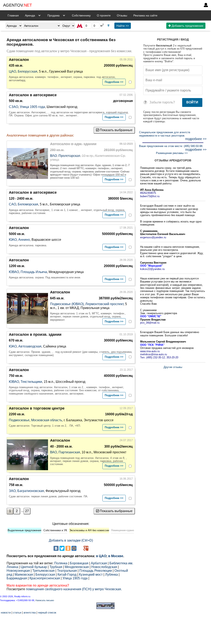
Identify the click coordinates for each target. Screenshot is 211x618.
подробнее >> (195, 139)
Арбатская (99, 563)
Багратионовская (30, 491)
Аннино (24, 239)
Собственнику (81, 15)
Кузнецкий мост (91, 574)
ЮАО (13, 239)
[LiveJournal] (79, 548)
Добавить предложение (187, 25)
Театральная (67, 570)
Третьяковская (43, 570)
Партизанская (69, 452)
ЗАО (12, 491)
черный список (47, 612)
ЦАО (12, 71)
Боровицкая (79, 563)
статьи (17, 612)
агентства (29, 612)
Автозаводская (29, 346)
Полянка (60, 563)
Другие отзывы (173, 367)
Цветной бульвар (34, 567)
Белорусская (27, 71)
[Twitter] (62, 548)
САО (12, 204)
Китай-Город (66, 574)
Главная (13, 15)
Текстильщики (31, 381)
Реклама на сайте (145, 15)
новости (6, 612)
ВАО (53, 155)
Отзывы (122, 15)
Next (43, 163)
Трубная (55, 567)
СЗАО (13, 107)
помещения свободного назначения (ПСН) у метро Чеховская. (74, 589)
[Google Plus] (85, 548)
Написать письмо (44, 600)
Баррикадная (17, 578)
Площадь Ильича (34, 272)
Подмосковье (19, 420)
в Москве (115, 556)
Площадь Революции (95, 570)
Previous (12, 163)
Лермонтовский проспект (104, 304)
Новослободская (104, 567)
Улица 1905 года (32, 107)
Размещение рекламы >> (172, 153)
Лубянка (111, 574)
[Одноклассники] (68, 548)
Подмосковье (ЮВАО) (67, 304)
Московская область (46, 420)
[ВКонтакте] (56, 548)
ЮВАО (14, 272)
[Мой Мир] (74, 548)
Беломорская (28, 204)
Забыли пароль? (162, 102)
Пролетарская (69, 155)
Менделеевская (77, 567)
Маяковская (24, 574)
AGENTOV (17, 5)
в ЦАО (101, 556)
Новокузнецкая (18, 570)
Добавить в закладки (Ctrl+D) (71, 540)
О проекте (104, 15)
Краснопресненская (44, 578)
